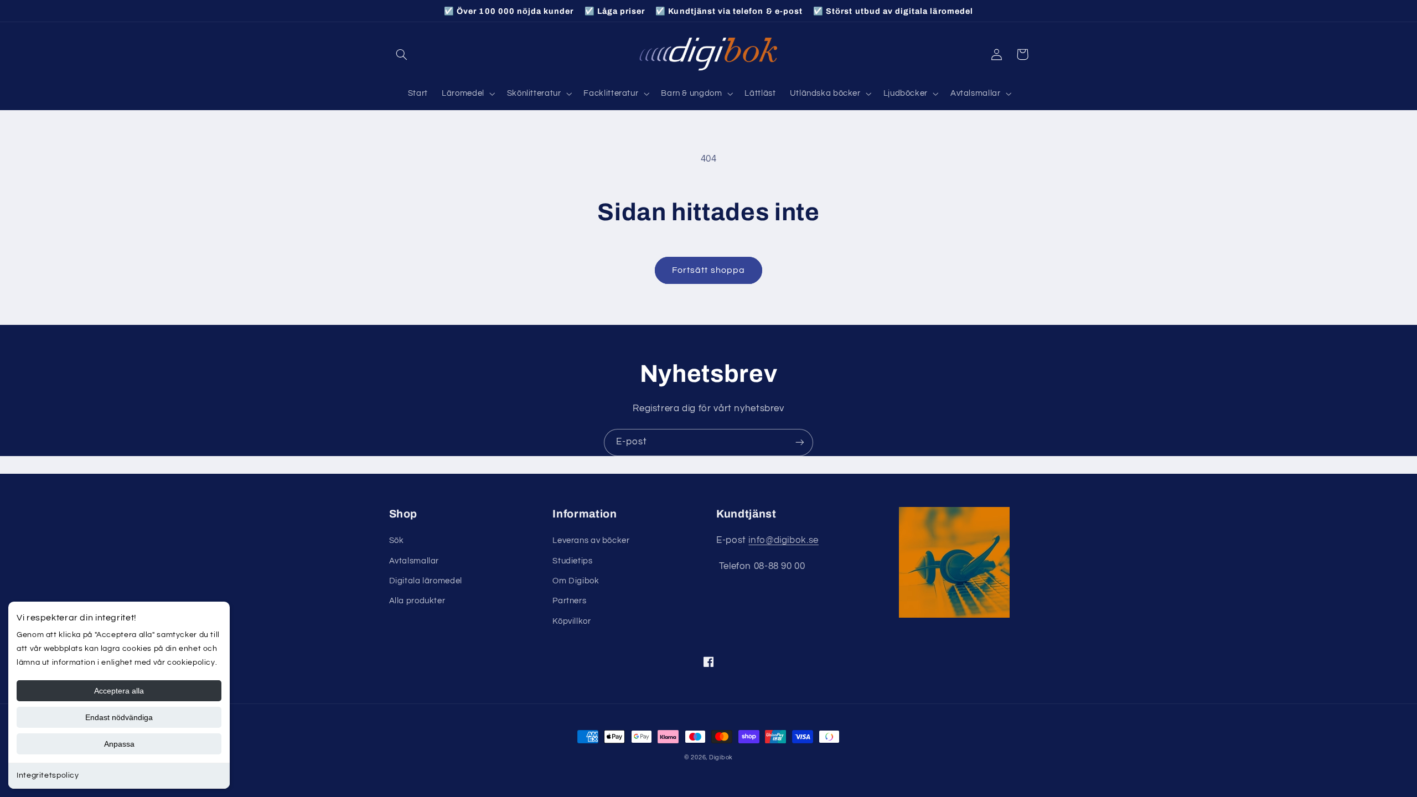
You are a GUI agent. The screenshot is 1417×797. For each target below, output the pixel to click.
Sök (396, 540)
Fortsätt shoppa (708, 270)
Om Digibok (575, 581)
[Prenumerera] (800, 442)
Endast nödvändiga (119, 717)
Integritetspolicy (48, 775)
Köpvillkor (571, 621)
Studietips (572, 561)
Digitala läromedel (425, 581)
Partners (569, 601)
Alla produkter (417, 601)
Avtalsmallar (414, 561)
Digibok (721, 757)
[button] (402, 54)
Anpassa (119, 743)
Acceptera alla (119, 690)
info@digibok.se (783, 540)
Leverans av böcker (590, 540)
